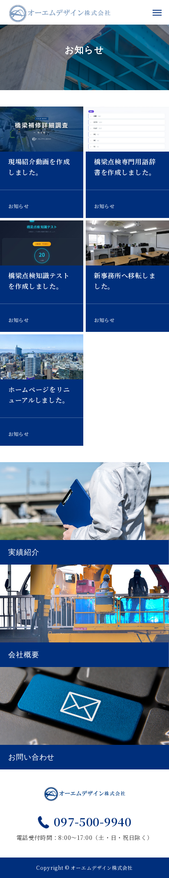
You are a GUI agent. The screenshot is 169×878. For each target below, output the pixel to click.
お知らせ (18, 205)
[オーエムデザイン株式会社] (59, 12)
